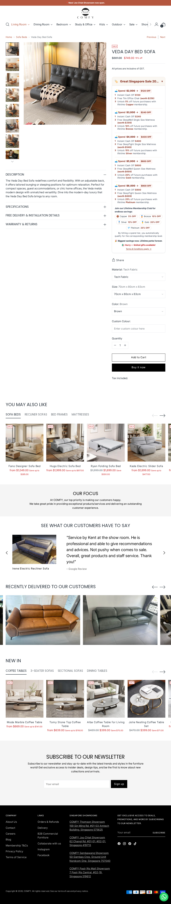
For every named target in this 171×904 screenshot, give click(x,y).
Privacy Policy (14, 851)
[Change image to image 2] (12, 64)
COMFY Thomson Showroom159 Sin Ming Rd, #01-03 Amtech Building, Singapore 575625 (89, 825)
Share (120, 260)
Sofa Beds (21, 37)
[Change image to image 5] (12, 110)
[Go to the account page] (156, 24)
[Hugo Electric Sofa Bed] (65, 442)
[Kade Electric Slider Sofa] (146, 442)
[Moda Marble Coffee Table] (24, 699)
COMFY (27, 891)
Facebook (43, 855)
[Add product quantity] (125, 345)
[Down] (12, 161)
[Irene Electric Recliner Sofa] (34, 549)
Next (162, 37)
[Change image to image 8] (12, 156)
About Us (11, 821)
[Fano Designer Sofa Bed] (24, 442)
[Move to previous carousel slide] (155, 415)
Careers (10, 833)
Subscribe (159, 832)
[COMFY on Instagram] (125, 844)
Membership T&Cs (17, 845)
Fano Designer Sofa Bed (25, 466)
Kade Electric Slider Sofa (146, 466)
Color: (120, 304)
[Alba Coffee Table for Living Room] (106, 699)
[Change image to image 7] (12, 141)
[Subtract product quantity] (115, 345)
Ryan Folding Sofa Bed (106, 466)
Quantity (117, 338)
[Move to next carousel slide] (162, 415)
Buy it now (139, 367)
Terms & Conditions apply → (138, 249)
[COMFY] (85, 13)
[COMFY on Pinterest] (130, 844)
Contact (10, 827)
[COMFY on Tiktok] (135, 844)
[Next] (150, 24)
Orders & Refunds (48, 821)
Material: (125, 269)
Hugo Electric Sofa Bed (65, 466)
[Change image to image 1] (12, 49)
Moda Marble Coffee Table (24, 722)
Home (9, 37)
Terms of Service (16, 857)
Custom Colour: (121, 321)
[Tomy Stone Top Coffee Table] (65, 699)
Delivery (43, 827)
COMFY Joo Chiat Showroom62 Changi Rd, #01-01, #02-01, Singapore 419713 (87, 841)
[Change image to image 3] (12, 79)
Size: (128, 286)
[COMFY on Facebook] (119, 844)
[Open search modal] (7, 24)
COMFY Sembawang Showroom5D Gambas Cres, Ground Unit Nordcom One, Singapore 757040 (89, 856)
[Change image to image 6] (12, 125)
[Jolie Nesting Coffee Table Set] (146, 699)
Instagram (44, 849)
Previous (151, 37)
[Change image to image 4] (12, 95)
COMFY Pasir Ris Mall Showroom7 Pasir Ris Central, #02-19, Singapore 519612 (89, 872)
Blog (8, 839)
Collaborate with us (49, 843)
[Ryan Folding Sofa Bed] (106, 442)
